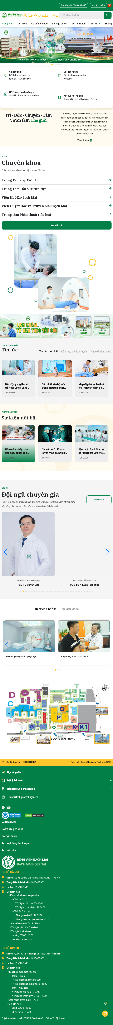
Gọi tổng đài (15, 71)
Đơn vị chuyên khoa (12, 829)
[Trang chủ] (12, 15)
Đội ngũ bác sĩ (9, 836)
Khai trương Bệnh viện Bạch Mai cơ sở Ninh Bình (84, 656)
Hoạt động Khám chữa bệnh (19, 656)
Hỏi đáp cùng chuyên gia (21, 92)
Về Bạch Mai (9, 821)
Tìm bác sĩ (99, 499)
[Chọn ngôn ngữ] (109, 5)
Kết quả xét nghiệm (73, 95)
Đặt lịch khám (98, 5)
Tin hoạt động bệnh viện (15, 843)
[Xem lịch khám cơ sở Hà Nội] (83, 325)
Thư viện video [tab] (69, 609)
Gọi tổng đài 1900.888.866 (73, 5)
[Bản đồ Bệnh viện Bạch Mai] (56, 711)
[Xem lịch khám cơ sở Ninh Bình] (101, 325)
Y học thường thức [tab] (100, 351)
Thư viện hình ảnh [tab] (45, 609)
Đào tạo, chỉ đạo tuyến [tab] (74, 351)
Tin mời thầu (9, 850)
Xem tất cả (56, 225)
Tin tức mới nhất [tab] (48, 351)
